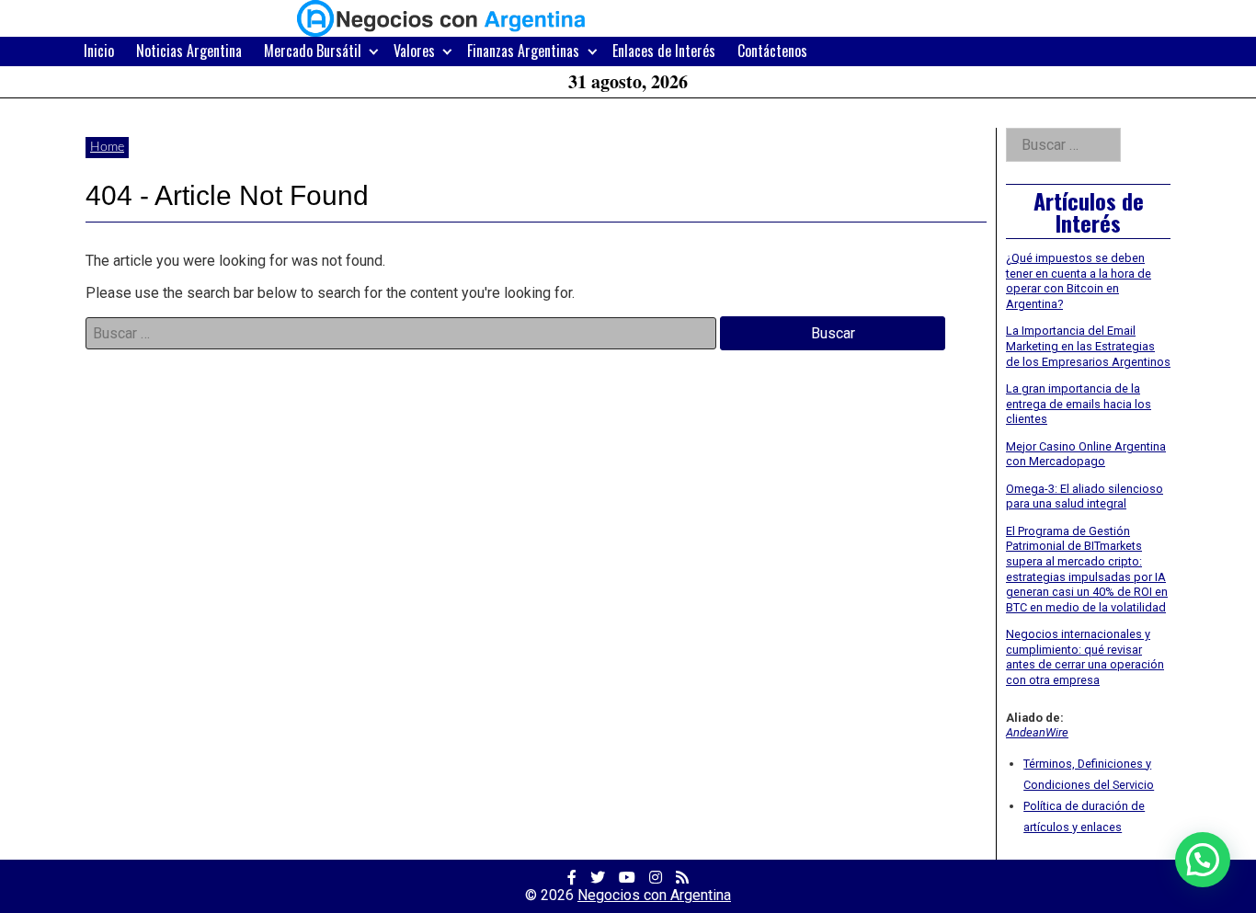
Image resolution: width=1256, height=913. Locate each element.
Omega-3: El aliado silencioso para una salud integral (1084, 496)
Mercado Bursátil (312, 51)
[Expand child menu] (374, 51)
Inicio (99, 51)
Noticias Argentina (189, 51)
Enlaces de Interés (663, 51)
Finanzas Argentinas (523, 51)
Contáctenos (772, 51)
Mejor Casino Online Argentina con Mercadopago (1086, 454)
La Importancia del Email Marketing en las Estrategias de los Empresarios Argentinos (1088, 346)
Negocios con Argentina (654, 895)
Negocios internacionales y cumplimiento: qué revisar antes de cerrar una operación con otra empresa (1085, 657)
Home (107, 147)
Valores (414, 51)
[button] (1202, 859)
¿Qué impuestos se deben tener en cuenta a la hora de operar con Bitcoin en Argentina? (1078, 281)
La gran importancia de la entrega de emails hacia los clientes (1078, 404)
